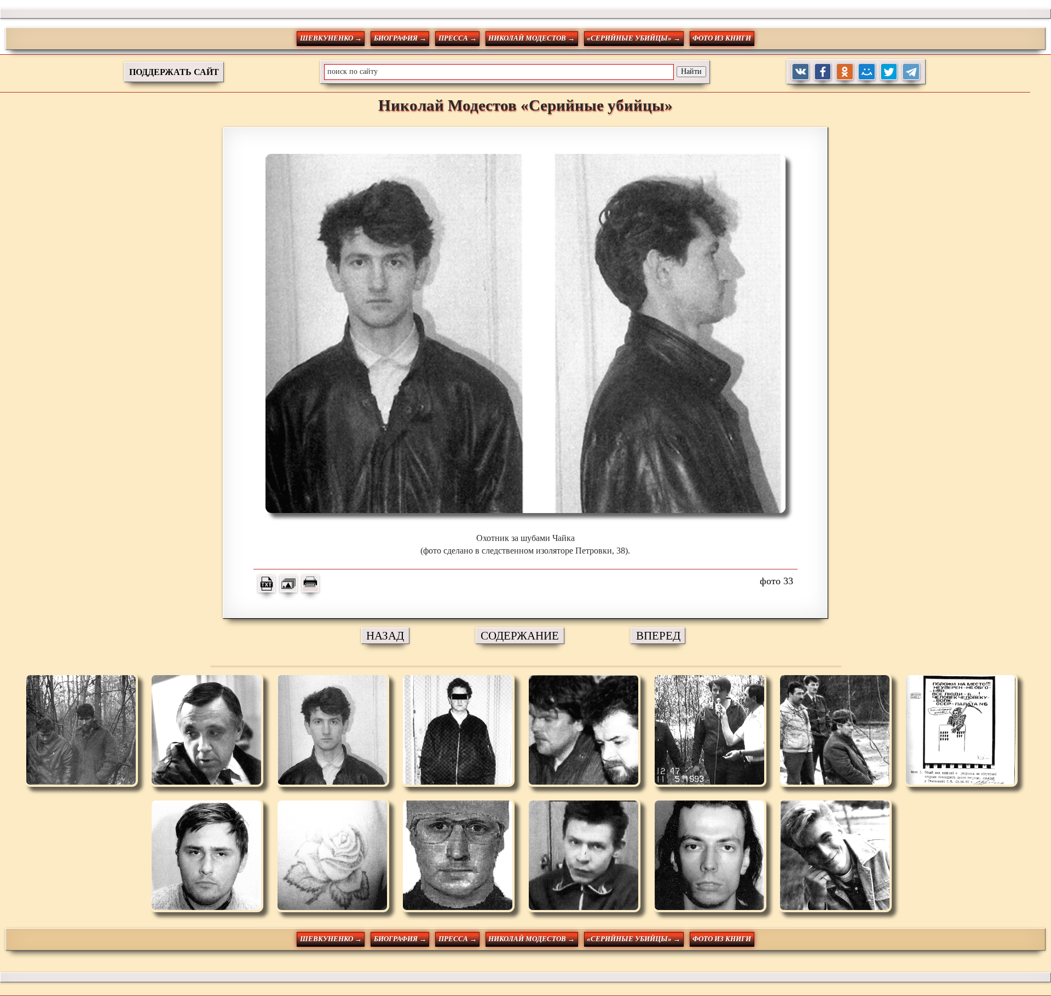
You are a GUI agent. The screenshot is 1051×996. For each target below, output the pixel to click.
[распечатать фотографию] (310, 583)
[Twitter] (889, 72)
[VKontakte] (801, 72)
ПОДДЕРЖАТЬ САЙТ (174, 72)
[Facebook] (823, 72)
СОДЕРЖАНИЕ (520, 635)
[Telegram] (911, 72)
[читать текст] (266, 583)
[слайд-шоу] (288, 583)
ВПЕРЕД (658, 635)
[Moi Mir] (867, 72)
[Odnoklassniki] (845, 72)
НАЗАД (385, 635)
